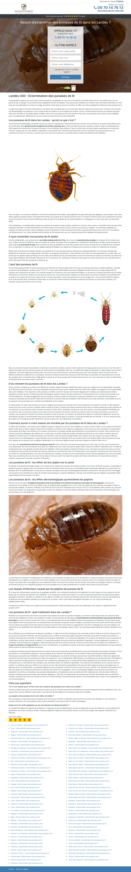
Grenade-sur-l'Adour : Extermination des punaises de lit (31, 771)
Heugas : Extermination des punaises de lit (26, 784)
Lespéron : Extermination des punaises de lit (27, 804)
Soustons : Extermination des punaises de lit (84, 830)
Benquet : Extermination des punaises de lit (26, 741)
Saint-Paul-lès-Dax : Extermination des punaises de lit (88, 774)
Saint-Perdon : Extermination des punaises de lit (85, 778)
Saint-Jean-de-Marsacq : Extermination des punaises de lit (89, 755)
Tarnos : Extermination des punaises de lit (83, 833)
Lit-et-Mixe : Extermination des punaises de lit (27, 810)
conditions (68, 70)
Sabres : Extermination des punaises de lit (83, 745)
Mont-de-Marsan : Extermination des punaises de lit (29, 830)
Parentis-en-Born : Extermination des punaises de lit (30, 853)
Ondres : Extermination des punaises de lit (26, 850)
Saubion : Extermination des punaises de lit (84, 810)
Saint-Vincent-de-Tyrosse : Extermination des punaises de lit (90, 791)
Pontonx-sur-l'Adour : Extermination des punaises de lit (88, 728)
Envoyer (65, 77)
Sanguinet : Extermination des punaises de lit (84, 804)
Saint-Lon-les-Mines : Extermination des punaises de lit (88, 761)
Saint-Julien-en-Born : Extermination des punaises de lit (88, 758)
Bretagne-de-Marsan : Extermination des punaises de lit (31, 748)
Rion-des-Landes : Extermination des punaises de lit (87, 735)
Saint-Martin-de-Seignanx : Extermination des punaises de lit (90, 771)
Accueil (11, 869)
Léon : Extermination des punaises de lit (25, 801)
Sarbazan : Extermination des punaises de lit (84, 807)
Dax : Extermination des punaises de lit (25, 761)
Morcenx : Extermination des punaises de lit (26, 837)
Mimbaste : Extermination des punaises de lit (27, 824)
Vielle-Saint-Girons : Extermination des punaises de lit (88, 847)
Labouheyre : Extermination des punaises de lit (28, 797)
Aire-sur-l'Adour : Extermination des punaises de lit (29, 725)
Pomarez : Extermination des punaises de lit (27, 863)
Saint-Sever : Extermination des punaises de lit (85, 784)
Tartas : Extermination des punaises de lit (83, 837)
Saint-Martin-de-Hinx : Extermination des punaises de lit (88, 768)
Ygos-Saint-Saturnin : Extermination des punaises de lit (88, 860)
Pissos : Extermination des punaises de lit (26, 860)
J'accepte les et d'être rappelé (66, 71)
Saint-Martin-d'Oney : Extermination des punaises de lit (88, 764)
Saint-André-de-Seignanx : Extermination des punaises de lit (90, 748)
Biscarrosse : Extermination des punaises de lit (28, 745)
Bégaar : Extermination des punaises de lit (26, 735)
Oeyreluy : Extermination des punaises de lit (27, 847)
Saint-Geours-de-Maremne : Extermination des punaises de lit (91, 751)
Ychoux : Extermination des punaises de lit (83, 856)
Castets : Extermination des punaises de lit (26, 755)
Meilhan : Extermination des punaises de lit (26, 820)
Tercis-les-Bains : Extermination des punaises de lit (87, 840)
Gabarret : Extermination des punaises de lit (26, 764)
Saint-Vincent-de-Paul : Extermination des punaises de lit (89, 787)
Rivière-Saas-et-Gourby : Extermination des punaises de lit (89, 738)
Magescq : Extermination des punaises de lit (27, 814)
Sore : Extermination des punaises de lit (82, 827)
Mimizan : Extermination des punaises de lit (26, 827)
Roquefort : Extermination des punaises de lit (84, 741)
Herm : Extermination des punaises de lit (25, 781)
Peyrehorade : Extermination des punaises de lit (28, 856)
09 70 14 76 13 (110, 7)
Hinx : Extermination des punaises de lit (25, 787)
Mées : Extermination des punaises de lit (25, 817)
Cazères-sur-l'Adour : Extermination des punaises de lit (31, 758)
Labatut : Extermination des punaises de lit (26, 791)
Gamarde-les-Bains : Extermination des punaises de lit (30, 768)
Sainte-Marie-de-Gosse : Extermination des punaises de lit (89, 797)
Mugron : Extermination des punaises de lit (26, 840)
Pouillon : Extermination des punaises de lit (84, 732)
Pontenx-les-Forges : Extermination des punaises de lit (88, 725)
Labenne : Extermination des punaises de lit (26, 794)
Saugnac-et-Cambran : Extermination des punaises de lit (88, 817)
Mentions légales (22, 869)
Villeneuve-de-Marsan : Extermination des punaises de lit (89, 853)
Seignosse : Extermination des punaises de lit (84, 820)
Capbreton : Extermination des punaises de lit (27, 751)
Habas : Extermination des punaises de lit (26, 774)
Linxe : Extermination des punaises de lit (25, 807)
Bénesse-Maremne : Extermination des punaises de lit (30, 738)
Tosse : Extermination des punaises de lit (83, 843)
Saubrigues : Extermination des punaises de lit (85, 814)
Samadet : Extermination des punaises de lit (84, 801)
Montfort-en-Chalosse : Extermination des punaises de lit (32, 833)
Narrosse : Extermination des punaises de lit (27, 843)
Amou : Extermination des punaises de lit (25, 728)
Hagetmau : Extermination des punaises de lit (27, 778)
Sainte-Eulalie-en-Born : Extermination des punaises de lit (89, 794)
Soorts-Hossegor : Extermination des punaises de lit (87, 824)
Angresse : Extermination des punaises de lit (27, 732)
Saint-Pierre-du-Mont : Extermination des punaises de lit (89, 781)
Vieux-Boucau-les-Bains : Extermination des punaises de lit (90, 850)
